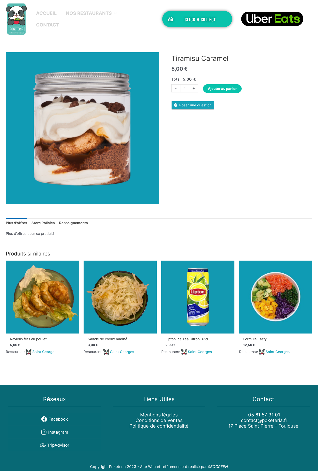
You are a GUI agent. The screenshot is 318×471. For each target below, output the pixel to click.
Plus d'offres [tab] (16, 223)
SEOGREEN (218, 466)
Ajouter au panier (222, 88)
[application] (114, 13)
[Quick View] (42, 297)
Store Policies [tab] (43, 223)
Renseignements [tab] (73, 223)
